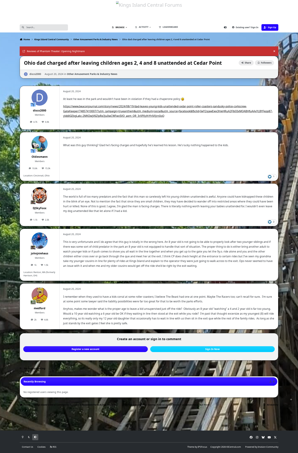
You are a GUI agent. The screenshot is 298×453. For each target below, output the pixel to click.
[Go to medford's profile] (40, 295)
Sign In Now (212, 349)
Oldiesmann (40, 157)
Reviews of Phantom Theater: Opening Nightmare (56, 51)
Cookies (41, 446)
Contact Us (27, 446)
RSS (54, 446)
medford (39, 308)
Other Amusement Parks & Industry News (92, 74)
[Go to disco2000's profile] (26, 74)
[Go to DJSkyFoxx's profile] (40, 195)
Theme (190, 446)
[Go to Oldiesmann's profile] (40, 144)
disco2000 (35, 74)
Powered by (261, 446)
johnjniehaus (39, 253)
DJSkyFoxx (39, 208)
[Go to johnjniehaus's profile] (40, 240)
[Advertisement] (149, 419)
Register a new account (85, 349)
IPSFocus (202, 446)
